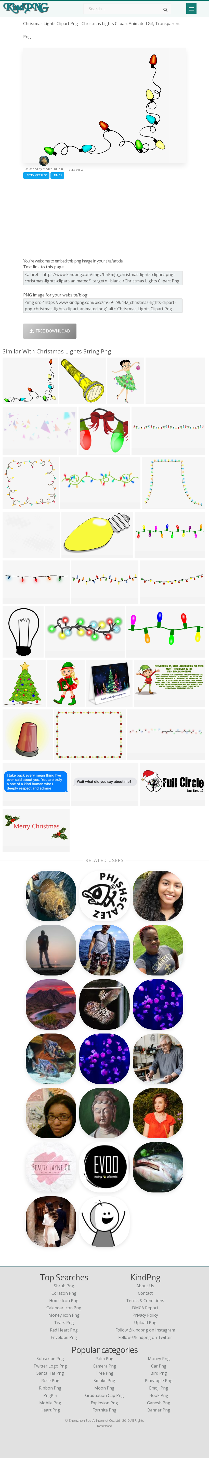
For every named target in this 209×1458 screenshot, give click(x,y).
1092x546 (150, 600)
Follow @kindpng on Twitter (145, 1337)
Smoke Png (104, 1380)
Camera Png (104, 1366)
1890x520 (70, 505)
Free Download (52, 331)
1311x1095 (14, 400)
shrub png (64, 1286)
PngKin (50, 1395)
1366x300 (142, 451)
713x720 (12, 757)
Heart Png (50, 1410)
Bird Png (158, 1373)
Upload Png (145, 1322)
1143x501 (137, 654)
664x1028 (13, 654)
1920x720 (13, 600)
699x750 (12, 703)
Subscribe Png (50, 1358)
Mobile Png (50, 1403)
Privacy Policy (145, 1315)
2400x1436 (73, 554)
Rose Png (50, 1380)
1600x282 (82, 600)
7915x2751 (56, 654)
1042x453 (13, 848)
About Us (145, 1286)
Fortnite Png (104, 1410)
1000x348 (150, 802)
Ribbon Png (50, 1388)
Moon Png (104, 1388)
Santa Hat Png (50, 1373)
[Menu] (191, 8)
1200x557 (144, 703)
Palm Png (104, 1358)
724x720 (69, 400)
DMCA (57, 175)
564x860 (117, 400)
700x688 (95, 703)
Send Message (36, 175)
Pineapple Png (159, 1380)
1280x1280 (14, 505)
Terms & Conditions (145, 1300)
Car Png (158, 1366)
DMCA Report (145, 1308)
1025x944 (89, 451)
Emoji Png (158, 1388)
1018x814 (13, 554)
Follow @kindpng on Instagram (145, 1330)
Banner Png (158, 1410)
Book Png (158, 1395)
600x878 (12, 802)
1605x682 (13, 451)
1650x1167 (66, 757)
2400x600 (145, 554)
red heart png (64, 1330)
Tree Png (104, 1373)
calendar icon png (63, 1308)
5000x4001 (153, 505)
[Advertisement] (104, 217)
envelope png (64, 1337)
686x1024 (58, 703)
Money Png (159, 1358)
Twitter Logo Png (50, 1366)
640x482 (155, 400)
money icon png (64, 1315)
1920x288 (137, 757)
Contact (145, 1293)
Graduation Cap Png (104, 1395)
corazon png (63, 1293)
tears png (64, 1322)
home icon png (64, 1300)
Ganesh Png (158, 1403)
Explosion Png (104, 1403)
